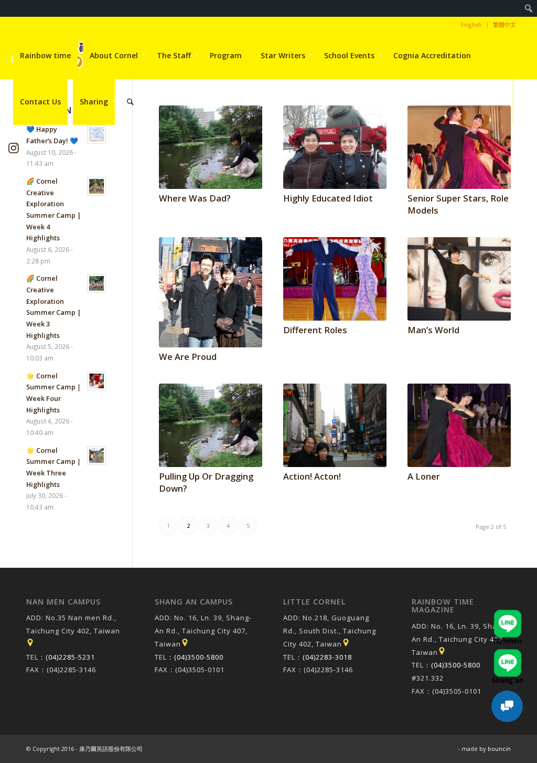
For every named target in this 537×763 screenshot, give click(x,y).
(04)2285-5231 (70, 657)
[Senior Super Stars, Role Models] (459, 147)
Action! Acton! (312, 476)
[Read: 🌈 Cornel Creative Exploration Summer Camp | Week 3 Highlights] (96, 283)
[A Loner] (459, 425)
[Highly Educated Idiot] (334, 147)
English (471, 24)
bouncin (499, 749)
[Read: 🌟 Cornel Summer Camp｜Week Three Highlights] (96, 455)
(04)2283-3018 (327, 657)
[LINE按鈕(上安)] (508, 654)
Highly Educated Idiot (328, 198)
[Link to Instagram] (14, 148)
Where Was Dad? (195, 198)
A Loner (423, 476)
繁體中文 (504, 24)
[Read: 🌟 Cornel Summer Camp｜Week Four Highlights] (96, 381)
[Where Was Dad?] (210, 147)
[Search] (130, 102)
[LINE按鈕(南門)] (508, 614)
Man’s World (433, 330)
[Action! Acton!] (334, 425)
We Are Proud (188, 357)
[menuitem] (529, 8)
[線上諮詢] (507, 706)
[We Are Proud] (210, 292)
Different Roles (315, 330)
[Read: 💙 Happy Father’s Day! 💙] (96, 134)
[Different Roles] (334, 279)
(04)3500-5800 (198, 657)
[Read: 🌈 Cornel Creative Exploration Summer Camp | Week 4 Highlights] (96, 186)
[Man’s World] (459, 279)
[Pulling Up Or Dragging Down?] (210, 425)
